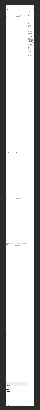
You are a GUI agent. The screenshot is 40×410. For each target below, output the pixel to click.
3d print (29, 31)
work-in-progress (29, 20)
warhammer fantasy (30, 44)
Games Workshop (30, 36)
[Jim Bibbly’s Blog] (29, 25)
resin (28, 41)
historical (28, 15)
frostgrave (31, 34)
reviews (28, 17)
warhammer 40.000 (31, 43)
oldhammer (31, 39)
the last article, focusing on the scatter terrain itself (17, 9)
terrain (33, 42)
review (30, 41)
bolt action (31, 33)
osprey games (29, 40)
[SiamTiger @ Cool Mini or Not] (29, 22)
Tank (31, 42)
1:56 (28, 31)
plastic (32, 40)
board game (29, 33)
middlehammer (29, 38)
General (28, 14)
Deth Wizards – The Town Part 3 (11, 6)
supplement (30, 42)
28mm (31, 31)
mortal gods (31, 38)
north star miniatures (30, 39)
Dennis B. (9, 385)
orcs (32, 39)
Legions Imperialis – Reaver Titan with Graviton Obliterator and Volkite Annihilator (30, 51)
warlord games (30, 45)
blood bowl (32, 32)
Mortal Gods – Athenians (25, 405)
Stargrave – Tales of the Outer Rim (9, 405)
